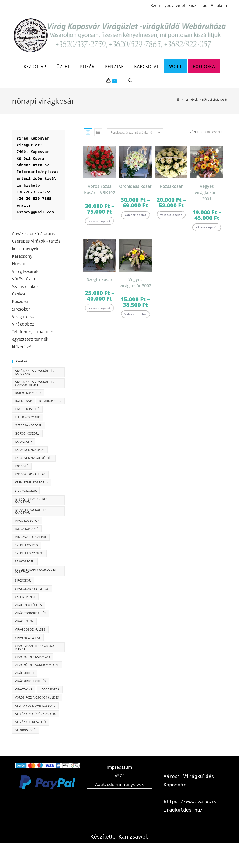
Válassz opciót (100, 221)
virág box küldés (28, 605)
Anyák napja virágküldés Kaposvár (34, 372)
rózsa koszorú (27, 529)
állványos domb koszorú (35, 706)
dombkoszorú (50, 401)
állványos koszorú (30, 722)
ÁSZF (119, 775)
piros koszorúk (27, 521)
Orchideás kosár (135, 186)
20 (202, 132)
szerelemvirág (26, 545)
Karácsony (23, 442)
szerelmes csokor (29, 553)
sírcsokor (23, 581)
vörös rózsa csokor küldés (37, 697)
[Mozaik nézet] (88, 132)
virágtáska (23, 689)
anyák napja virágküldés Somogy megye (34, 383)
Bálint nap (23, 401)
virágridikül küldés (30, 681)
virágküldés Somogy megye (37, 665)
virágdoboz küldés (30, 629)
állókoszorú (25, 730)
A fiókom (219, 5)
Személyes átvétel (167, 5)
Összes (217, 132)
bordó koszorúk (28, 393)
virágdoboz (24, 621)
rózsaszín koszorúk (31, 537)
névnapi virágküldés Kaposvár (31, 500)
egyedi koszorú (27, 409)
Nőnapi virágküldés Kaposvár (30, 511)
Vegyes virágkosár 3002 (135, 282)
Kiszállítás (197, 5)
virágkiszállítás (27, 638)
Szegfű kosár (99, 279)
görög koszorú (27, 433)
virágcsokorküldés (30, 613)
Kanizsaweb (133, 836)
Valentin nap (25, 597)
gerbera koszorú (28, 425)
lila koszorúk (26, 491)
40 (208, 132)
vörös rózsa (49, 689)
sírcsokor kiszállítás (32, 589)
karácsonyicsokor (29, 450)
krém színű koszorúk (31, 482)
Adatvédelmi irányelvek (119, 784)
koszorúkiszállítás (30, 474)
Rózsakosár (171, 186)
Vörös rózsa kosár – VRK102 (99, 189)
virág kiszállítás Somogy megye (35, 647)
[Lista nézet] (98, 132)
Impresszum (119, 767)
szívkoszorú (24, 561)
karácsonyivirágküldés (33, 458)
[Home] (177, 99)
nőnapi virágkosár (214, 99)
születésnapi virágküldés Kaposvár (35, 571)
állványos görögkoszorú (35, 714)
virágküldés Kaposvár (32, 657)
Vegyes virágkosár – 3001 (207, 192)
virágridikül (24, 673)
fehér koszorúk (27, 417)
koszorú (21, 466)
